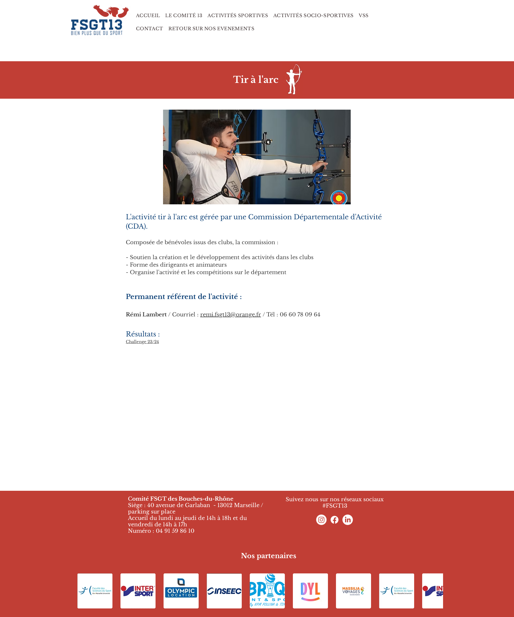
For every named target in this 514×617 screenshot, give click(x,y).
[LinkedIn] (347, 520)
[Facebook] (334, 520)
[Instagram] (321, 520)
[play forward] (436, 590)
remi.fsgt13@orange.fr (230, 314)
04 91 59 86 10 (175, 531)
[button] (290, 157)
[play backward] (84, 590)
